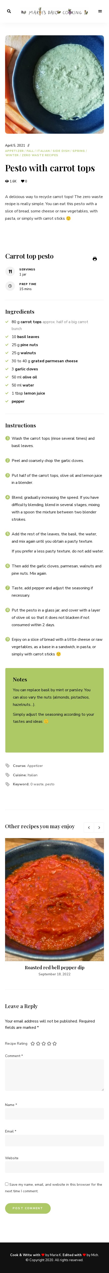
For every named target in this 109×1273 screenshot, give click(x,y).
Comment (14, 1056)
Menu (100, 11)
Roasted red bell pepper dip (54, 967)
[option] (54, 907)
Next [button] (99, 827)
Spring (78, 151)
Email (10, 1131)
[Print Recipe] (95, 259)
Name (11, 1104)
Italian (43, 151)
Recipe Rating (16, 1043)
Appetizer (14, 151)
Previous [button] (89, 827)
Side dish (61, 151)
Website (12, 1158)
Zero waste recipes (40, 155)
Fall (30, 151)
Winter (12, 155)
